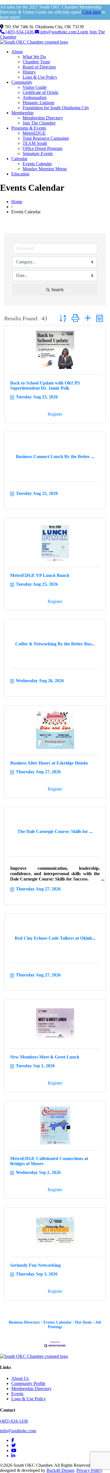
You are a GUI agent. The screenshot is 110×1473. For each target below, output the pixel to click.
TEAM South (35, 143)
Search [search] (57, 289)
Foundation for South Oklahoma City (56, 107)
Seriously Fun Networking (35, 1265)
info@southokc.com (58, 31)
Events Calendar (37, 163)
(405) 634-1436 (20, 31)
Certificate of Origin (40, 92)
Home (16, 201)
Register (55, 414)
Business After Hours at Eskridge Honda (49, 763)
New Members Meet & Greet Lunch (44, 1057)
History (29, 72)
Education (20, 173)
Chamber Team (36, 61)
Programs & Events (28, 128)
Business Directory (24, 1322)
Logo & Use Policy (40, 77)
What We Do (34, 56)
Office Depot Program (42, 148)
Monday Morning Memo (45, 168)
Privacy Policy (89, 1470)
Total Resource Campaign (46, 138)
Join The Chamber (39, 123)
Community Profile (28, 1383)
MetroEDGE (34, 133)
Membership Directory (43, 117)
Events (17, 1393)
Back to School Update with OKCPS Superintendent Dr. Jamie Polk (45, 385)
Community (21, 82)
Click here (91, 12)
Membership (22, 112)
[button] (62, 318)
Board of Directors (39, 67)
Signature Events (38, 153)
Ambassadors (35, 97)
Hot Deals (83, 1322)
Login (83, 31)
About (17, 51)
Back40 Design (60, 1470)
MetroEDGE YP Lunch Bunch (39, 575)
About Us (20, 1378)
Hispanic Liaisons (38, 102)
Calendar (19, 158)
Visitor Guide (35, 87)
